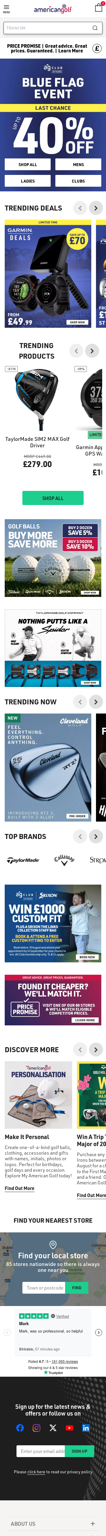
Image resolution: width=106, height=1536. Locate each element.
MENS (78, 164)
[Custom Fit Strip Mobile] (53, 923)
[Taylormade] (23, 860)
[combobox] (53, 27)
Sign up (79, 1451)
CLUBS (78, 180)
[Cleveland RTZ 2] (48, 768)
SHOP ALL (28, 164)
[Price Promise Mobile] (53, 1000)
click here (36, 1471)
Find (76, 1287)
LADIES (28, 180)
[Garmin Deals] (48, 274)
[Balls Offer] (53, 558)
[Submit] (97, 27)
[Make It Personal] (38, 1095)
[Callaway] (64, 860)
